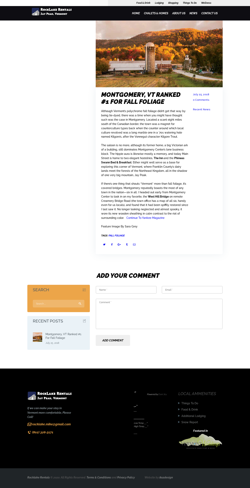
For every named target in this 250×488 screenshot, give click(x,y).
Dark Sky (162, 394)
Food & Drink (189, 409)
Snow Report (189, 422)
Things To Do (189, 403)
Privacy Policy (126, 477)
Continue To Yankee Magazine (145, 217)
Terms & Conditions (99, 477)
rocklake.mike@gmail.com (51, 424)
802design (166, 477)
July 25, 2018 (201, 94)
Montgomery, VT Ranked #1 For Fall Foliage (63, 336)
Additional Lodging (193, 416)
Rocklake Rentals (38, 477)
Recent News (201, 109)
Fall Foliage (117, 235)
